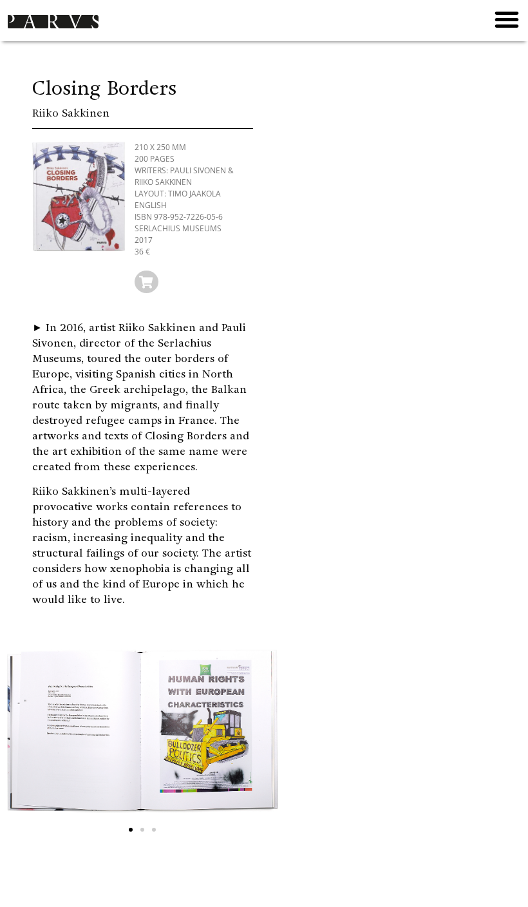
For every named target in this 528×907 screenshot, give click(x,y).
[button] (506, 19)
